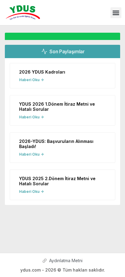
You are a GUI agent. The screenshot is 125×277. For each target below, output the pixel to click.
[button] (115, 12)
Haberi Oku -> (31, 79)
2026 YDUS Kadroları (42, 71)
